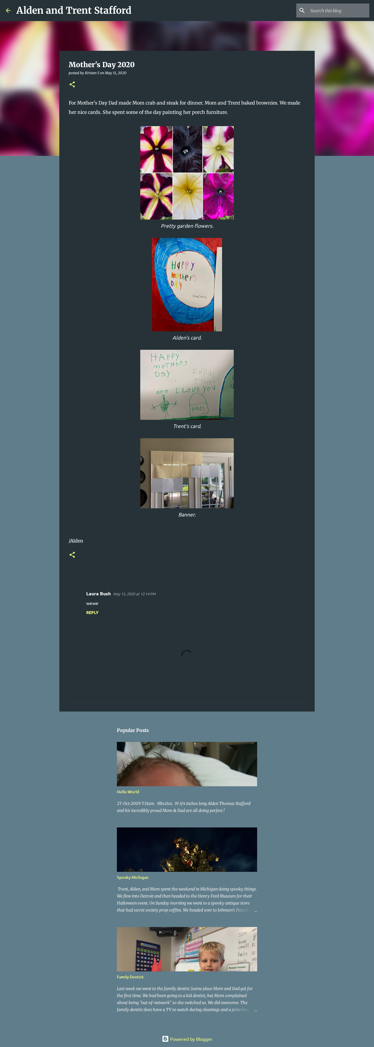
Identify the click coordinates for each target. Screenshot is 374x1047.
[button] (72, 85)
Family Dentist (130, 977)
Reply (92, 612)
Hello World (128, 791)
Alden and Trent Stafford (73, 10)
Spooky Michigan (132, 877)
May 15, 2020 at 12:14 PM (134, 593)
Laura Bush (98, 593)
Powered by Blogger (190, 1039)
